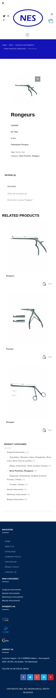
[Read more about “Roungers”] (44, 430)
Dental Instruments (15, 489)
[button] (37, 79)
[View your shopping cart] (51, 21)
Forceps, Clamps (17, 484)
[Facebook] (8, 16)
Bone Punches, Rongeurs (29, 156)
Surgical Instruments (15, 452)
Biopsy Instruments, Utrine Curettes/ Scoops (29, 466)
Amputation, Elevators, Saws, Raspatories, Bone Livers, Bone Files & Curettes (29, 459)
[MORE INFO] (50, 284)
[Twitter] (4, 16)
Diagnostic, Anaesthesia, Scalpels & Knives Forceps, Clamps (26, 477)
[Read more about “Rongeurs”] (44, 284)
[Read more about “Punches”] (44, 357)
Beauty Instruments (15, 499)
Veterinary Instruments (16, 494)
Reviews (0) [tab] (10, 175)
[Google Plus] (4, 20)
